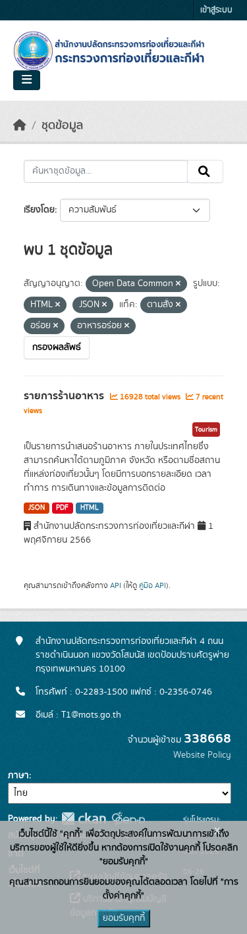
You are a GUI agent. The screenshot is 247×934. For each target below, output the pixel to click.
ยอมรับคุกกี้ (124, 918)
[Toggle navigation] (26, 80)
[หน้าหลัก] (19, 125)
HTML (89, 508)
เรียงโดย (39, 209)
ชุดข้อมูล (62, 125)
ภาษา (18, 775)
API (115, 585)
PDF (62, 508)
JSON (36, 508)
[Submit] (205, 172)
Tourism (206, 429)
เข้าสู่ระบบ (216, 10)
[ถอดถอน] (178, 284)
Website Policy (202, 755)
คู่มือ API (152, 585)
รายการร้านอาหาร (65, 396)
